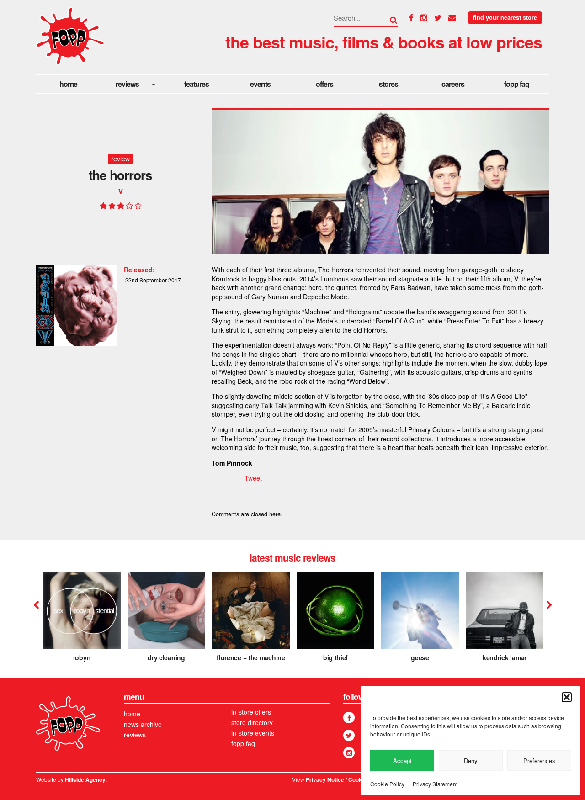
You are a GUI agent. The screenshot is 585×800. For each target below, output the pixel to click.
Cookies (359, 780)
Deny (471, 760)
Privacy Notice (325, 780)
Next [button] (548, 605)
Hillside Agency (85, 780)
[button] (566, 697)
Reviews (127, 84)
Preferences (539, 760)
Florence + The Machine (251, 657)
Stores (388, 84)
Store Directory (252, 722)
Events (260, 84)
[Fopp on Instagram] (349, 752)
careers (452, 84)
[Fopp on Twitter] (349, 735)
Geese (420, 657)
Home (68, 84)
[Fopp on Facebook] (349, 717)
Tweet (253, 477)
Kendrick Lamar (504, 657)
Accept (402, 760)
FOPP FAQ (516, 84)
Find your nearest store (505, 17)
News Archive (143, 724)
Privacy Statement (435, 784)
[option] (82, 620)
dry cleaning (166, 657)
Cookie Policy (387, 784)
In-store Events (252, 732)
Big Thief (335, 657)
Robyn (82, 657)
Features (196, 84)
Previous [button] (36, 605)
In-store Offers (251, 711)
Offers (324, 84)
